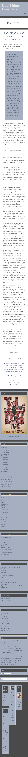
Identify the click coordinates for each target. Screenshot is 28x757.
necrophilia (15, 376)
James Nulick (4, 516)
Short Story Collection (12, 660)
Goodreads (6, 733)
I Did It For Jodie (5, 618)
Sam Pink (3, 524)
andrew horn (21, 363)
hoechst (13, 373)
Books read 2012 (5, 467)
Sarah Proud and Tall (6, 628)
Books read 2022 (5, 450)
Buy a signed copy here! (14, 436)
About (4, 700)
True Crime (16, 662)
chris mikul (21, 642)
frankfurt (11, 369)
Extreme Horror (11, 646)
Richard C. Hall (4, 625)
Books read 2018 (5, 457)
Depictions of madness (22, 644)
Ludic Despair (4, 621)
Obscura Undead (5, 623)
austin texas (6, 641)
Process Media (4, 551)
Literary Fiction (13, 653)
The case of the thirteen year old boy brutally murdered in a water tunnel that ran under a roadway (13, 162)
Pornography (20, 658)
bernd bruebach (9, 365)
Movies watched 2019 (6, 482)
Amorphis (3, 569)
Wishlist (6, 749)
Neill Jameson (4, 579)
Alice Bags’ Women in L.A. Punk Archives (10, 567)
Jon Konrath (4, 521)
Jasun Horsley (4, 517)
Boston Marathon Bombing (10, 642)
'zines (2, 641)
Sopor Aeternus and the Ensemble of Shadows (12, 586)
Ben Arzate (3, 502)
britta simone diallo (18, 365)
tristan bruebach (18, 380)
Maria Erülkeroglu (8, 376)
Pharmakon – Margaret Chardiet (8, 582)
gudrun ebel (9, 371)
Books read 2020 (5, 454)
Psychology (3, 660)
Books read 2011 (5, 469)
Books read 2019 (5, 456)
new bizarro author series (10, 655)
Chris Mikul (3, 507)
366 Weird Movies (5, 598)
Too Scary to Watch (6, 602)
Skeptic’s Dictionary (5, 630)
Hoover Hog (4, 616)
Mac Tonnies (4, 522)
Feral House (4, 544)
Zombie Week (12, 664)
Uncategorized (19, 361)
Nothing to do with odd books (8, 656)
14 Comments (14, 384)
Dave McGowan (5, 509)
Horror (9, 648)
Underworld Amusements (7, 552)
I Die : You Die (4, 577)
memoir (18, 653)
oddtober (24, 656)
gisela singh (21, 369)
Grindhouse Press (5, 546)
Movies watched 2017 (6, 486)
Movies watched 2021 (6, 479)
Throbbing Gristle (5, 587)
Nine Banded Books (6, 549)
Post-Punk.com (5, 584)
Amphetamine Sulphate (7, 537)
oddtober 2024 (15, 658)
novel (16, 656)
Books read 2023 (5, 449)
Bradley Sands (4, 504)
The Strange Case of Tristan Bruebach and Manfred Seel (14, 36)
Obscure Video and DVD (7, 600)
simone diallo (18, 378)
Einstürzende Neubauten (7, 575)
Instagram (6, 726)
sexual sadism (10, 378)
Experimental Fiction (4, 646)
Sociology (9, 662)
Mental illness (22, 653)
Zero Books (4, 556)
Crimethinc (3, 540)
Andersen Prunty (5, 499)
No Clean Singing (5, 580)
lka (15, 373)
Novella (20, 656)
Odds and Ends (11, 708)
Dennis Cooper (4, 511)
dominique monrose (16, 367)
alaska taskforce (14, 363)
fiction (17, 647)
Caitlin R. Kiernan (5, 505)
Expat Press (4, 542)
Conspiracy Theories (5, 644)
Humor (21, 648)
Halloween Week (4, 648)
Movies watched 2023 (6, 476)
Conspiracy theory (13, 644)
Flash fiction (22, 646)
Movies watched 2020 (6, 481)
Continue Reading (15, 352)
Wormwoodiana (5, 554)
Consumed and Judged (6, 539)
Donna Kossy (4, 512)
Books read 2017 (5, 459)
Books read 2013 (5, 466)
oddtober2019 (3, 658)
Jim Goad (3, 519)
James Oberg (4, 620)
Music (11, 704)
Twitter (6, 718)
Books (12, 692)
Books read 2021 (5, 452)
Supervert (3, 526)
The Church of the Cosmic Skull (8, 574)
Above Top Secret (5, 613)
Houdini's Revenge (15, 648)
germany (16, 369)
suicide (13, 662)
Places (12, 717)
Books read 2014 (5, 464)
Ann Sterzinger (4, 500)
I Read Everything (11, 651)
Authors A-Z (4, 447)
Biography (10, 641)
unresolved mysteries (14, 382)
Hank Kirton (4, 514)
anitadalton (10, 361)
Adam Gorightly (5, 497)
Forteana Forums (5, 615)
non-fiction (19, 655)
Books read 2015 (5, 462)
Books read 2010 (5, 471)
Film (11, 701)
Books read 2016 (5, 461)
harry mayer (15, 371)
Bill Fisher (3, 570)
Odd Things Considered (11, 7)
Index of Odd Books (6, 547)
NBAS (2, 655)
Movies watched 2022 (6, 477)
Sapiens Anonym (5, 626)
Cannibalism (7, 367)
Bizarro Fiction (17, 641)
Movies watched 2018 (6, 484)
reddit (19, 376)
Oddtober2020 (9, 658)
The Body (3, 572)
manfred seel (20, 373)
